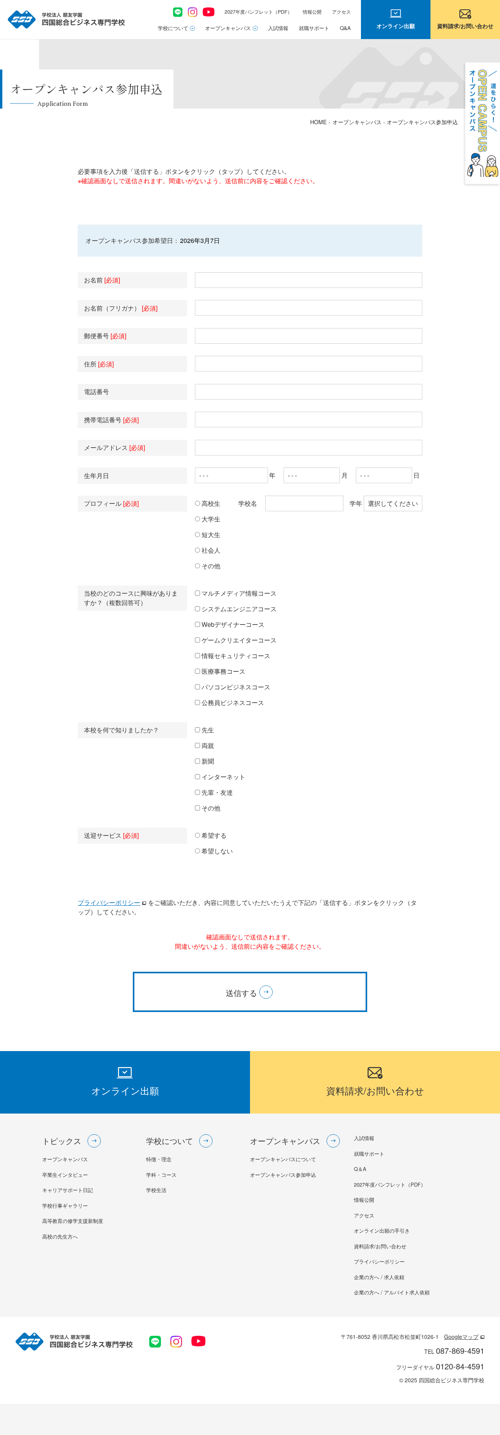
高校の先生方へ (60, 1236)
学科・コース (161, 1174)
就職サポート (314, 28)
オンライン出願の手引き (382, 1230)
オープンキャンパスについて (283, 1159)
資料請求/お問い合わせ (380, 1246)
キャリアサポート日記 (67, 1190)
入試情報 (278, 28)
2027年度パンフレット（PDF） (258, 11)
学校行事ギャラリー (65, 1205)
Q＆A (360, 1169)
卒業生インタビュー (65, 1174)
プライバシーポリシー (109, 902)
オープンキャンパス (228, 28)
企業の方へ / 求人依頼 (379, 1277)
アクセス (341, 11)
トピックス (61, 1140)
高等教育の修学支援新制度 (72, 1220)
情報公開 (312, 11)
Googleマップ (461, 1336)
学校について (173, 28)
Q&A (345, 28)
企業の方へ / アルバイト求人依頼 (392, 1292)
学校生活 (156, 1190)
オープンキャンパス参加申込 (283, 1174)
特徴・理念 (158, 1159)
